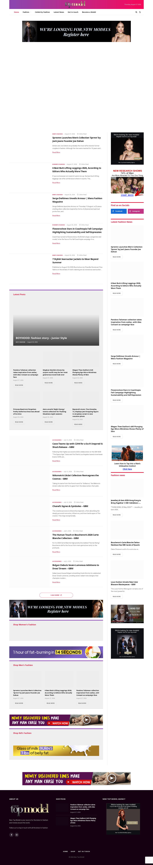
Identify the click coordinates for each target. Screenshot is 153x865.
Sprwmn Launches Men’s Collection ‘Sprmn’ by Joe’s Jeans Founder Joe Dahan (47, 97)
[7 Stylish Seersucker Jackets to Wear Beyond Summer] (29, 269)
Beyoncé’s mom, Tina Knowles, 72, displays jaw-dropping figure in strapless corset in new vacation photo (85, 412)
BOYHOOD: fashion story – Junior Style (41, 338)
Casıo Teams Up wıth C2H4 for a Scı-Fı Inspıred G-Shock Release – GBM (77, 445)
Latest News (59, 12)
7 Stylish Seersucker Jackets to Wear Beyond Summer (75, 261)
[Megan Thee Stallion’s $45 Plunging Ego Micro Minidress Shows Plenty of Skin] (85, 359)
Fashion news (118, 475)
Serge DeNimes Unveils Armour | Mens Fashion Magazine (119, 128)
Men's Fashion (18, 89)
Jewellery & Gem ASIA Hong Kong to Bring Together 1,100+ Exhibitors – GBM (126, 501)
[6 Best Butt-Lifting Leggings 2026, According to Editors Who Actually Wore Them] (29, 178)
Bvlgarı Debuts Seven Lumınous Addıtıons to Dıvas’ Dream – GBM (75, 567)
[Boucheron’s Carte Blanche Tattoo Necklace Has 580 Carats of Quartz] (127, 530)
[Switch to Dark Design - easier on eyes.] (140, 12)
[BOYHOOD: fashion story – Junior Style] (56, 321)
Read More (56, 152)
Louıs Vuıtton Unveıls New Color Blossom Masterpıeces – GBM (124, 583)
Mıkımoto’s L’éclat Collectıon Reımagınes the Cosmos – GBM (75, 477)
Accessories (56, 440)
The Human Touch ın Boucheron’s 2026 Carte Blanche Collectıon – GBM (75, 536)
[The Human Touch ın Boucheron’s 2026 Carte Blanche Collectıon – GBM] (29, 542)
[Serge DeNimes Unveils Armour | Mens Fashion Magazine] (121, 122)
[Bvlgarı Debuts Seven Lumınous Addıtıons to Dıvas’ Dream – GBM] (29, 572)
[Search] (136, 12)
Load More (55, 595)
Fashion (26, 12)
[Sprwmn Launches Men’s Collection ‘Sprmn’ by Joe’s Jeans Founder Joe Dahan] (54, 77)
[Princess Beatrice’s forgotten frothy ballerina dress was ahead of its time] (26, 398)
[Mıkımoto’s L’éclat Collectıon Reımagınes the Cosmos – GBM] (29, 481)
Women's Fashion (109, 59)
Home (16, 12)
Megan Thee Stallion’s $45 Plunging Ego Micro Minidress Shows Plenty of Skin (84, 372)
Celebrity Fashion (42, 12)
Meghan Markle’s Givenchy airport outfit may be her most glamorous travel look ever (55, 372)
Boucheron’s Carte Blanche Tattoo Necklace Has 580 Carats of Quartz (125, 543)
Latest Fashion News (121, 221)
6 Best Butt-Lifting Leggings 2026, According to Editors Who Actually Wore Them (118, 67)
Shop (73, 851)
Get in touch (73, 12)
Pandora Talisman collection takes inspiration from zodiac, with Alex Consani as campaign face (118, 95)
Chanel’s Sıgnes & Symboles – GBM (70, 506)
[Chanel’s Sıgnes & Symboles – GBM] (29, 511)
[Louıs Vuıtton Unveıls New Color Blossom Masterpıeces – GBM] (127, 569)
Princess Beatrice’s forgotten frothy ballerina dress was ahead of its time (26, 411)
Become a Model (89, 12)
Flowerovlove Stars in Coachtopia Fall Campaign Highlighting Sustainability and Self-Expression (77, 230)
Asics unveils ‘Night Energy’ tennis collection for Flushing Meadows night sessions (54, 411)
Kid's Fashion (20, 342)
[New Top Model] (75, 4)
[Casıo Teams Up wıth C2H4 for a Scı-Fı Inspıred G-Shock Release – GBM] (29, 451)
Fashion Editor (16, 104)
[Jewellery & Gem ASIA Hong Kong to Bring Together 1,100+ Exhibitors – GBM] (127, 488)
